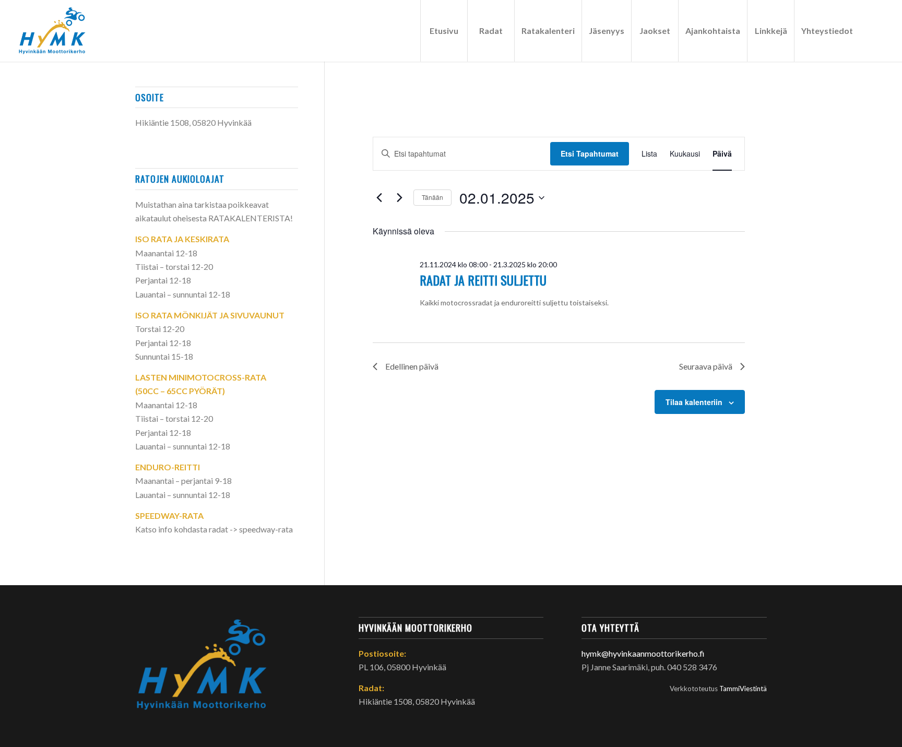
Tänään (432, 197)
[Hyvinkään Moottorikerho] (59, 31)
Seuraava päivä (705, 366)
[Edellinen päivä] (379, 198)
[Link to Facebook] (876, 30)
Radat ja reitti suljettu (483, 279)
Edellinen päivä (411, 366)
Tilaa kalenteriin (694, 402)
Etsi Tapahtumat (590, 153)
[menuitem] (443, 31)
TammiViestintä (743, 688)
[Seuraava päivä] (399, 198)
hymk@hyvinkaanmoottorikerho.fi (643, 653)
